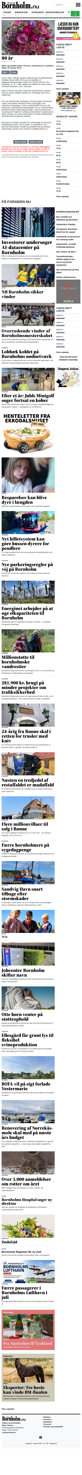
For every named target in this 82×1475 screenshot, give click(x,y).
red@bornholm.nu (9, 1432)
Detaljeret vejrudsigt (68, 360)
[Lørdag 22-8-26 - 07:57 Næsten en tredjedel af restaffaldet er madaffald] (28, 764)
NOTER (4, 1196)
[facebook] (41, 1437)
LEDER (4, 493)
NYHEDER (5, 238)
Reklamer (47, 1417)
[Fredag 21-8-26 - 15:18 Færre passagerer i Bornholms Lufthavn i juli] (28, 1271)
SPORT (4, 288)
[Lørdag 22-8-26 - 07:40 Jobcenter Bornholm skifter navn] (28, 954)
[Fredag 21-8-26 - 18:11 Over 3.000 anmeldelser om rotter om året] (28, 1163)
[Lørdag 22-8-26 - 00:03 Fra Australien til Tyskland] (28, 1326)
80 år (58, 163)
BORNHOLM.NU (21, 12)
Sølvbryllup (61, 170)
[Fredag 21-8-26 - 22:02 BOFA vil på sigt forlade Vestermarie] (28, 1067)
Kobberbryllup (62, 184)
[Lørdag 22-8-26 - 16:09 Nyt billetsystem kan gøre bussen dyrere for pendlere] (28, 522)
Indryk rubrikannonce (66, 277)
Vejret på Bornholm (68, 357)
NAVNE (58, 121)
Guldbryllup (61, 141)
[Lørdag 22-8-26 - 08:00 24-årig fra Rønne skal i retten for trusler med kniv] (28, 715)
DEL (5, 72)
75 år (58, 124)
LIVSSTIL (6, 1339)
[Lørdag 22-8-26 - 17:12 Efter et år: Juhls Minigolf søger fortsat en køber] (28, 379)
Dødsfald (60, 55)
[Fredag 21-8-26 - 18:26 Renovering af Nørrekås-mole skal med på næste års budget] (28, 1111)
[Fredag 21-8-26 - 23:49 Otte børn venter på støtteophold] (28, 998)
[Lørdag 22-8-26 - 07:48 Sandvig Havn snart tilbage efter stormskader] (28, 873)
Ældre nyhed (36, 142)
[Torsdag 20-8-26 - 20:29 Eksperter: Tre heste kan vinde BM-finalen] (28, 1370)
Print (14, 72)
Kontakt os (48, 1419)
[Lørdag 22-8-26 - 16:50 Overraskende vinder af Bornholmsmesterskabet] (28, 314)
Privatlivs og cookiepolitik (53, 1427)
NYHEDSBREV (38, 12)
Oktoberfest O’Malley (65, 224)
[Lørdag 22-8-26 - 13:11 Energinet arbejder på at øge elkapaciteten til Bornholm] (28, 592)
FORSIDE (7, 12)
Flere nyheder (62, 89)
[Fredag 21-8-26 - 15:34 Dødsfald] (28, 1226)
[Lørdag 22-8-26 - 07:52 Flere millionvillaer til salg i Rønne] (28, 808)
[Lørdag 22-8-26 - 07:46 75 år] (28, 921)
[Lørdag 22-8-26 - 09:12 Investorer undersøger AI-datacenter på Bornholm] (28, 222)
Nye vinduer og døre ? (66, 252)
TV (69, 12)
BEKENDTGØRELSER (55, 12)
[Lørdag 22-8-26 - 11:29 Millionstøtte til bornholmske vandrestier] (28, 641)
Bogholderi (48, 1422)
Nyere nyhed (20, 142)
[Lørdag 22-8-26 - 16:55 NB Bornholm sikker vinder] (28, 275)
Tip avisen (75, 14)
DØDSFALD (59, 52)
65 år (58, 155)
